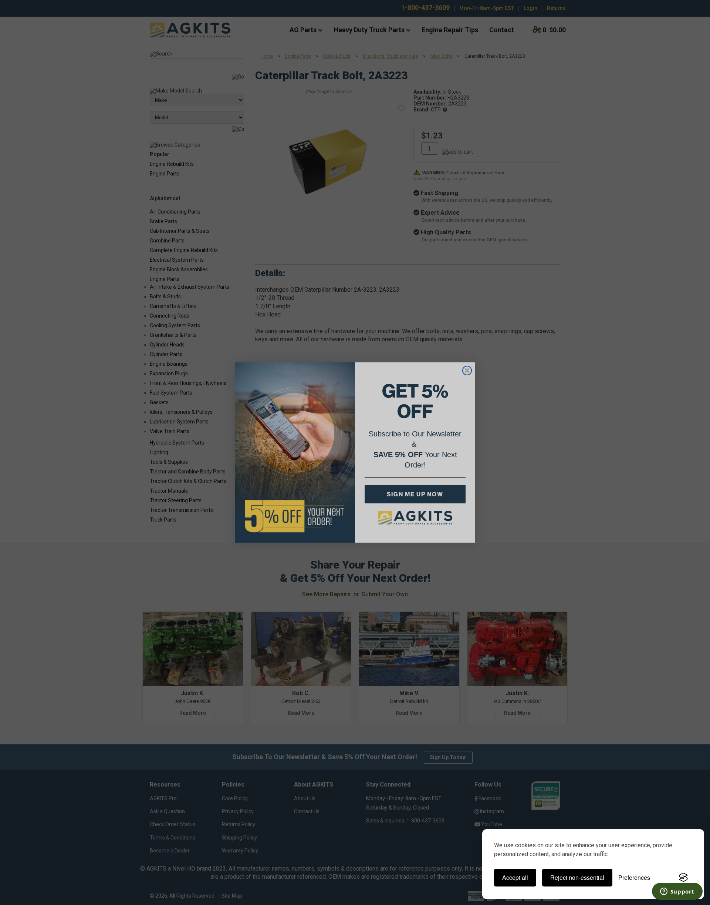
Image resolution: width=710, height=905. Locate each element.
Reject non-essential (577, 877)
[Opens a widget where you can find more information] (677, 892)
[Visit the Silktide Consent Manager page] (683, 877)
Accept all (515, 877)
